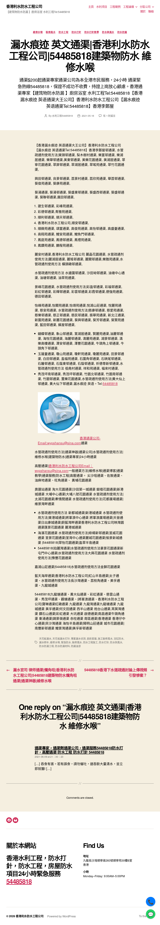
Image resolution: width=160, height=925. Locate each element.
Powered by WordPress (61, 916)
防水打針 (76, 32)
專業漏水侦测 (78, 638)
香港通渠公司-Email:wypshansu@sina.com (69, 440)
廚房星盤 (92, 638)
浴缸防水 (119, 638)
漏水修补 (44, 642)
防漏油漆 (76, 646)
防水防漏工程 (46, 646)
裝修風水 (50, 32)
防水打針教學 (91, 32)
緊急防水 (66, 642)
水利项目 (101, 6)
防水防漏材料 (62, 646)
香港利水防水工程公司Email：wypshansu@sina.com (64, 468)
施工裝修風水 (105, 638)
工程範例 (115, 6)
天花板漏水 (45, 638)
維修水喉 (38, 32)
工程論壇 (128, 6)
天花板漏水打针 (61, 638)
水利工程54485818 (62, 116)
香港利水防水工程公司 (24, 6)
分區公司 (145, 6)
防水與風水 (108, 32)
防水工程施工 (90, 642)
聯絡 (151, 11)
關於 (143, 11)
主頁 (91, 6)
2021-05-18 (88, 116)
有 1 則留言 (109, 116)
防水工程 (63, 32)
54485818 (110, 383)
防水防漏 (122, 32)
